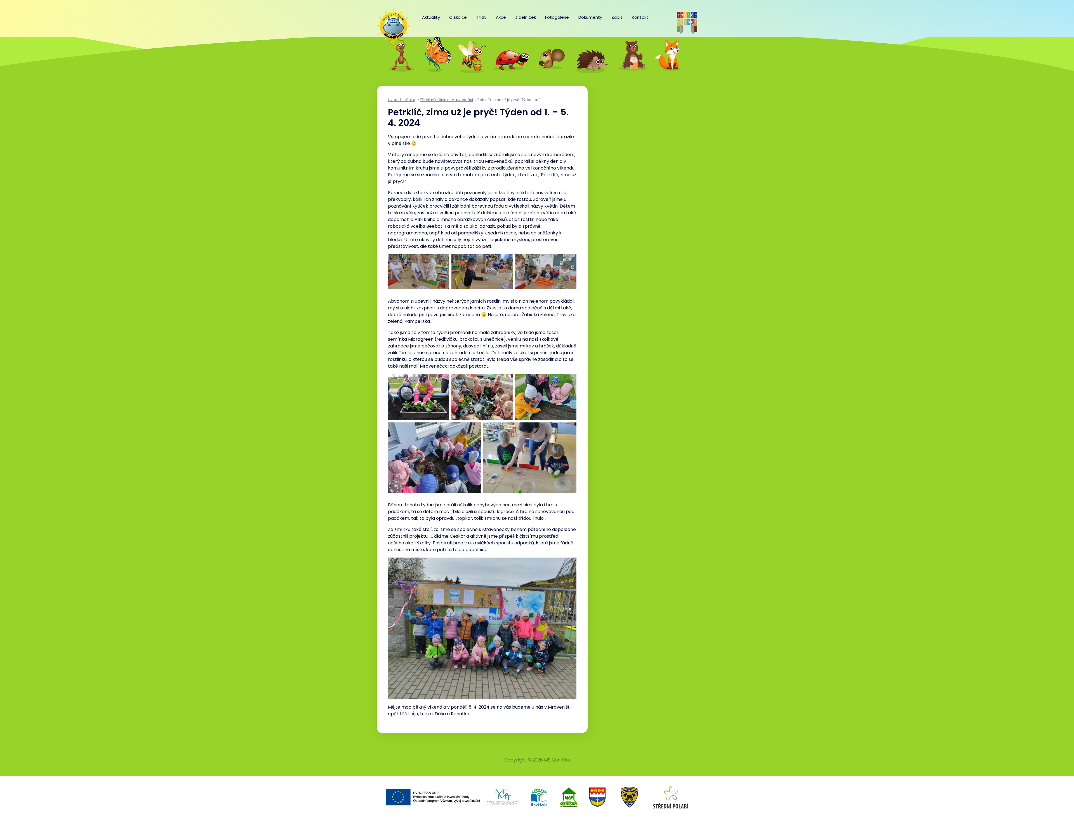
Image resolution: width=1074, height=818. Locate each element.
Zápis (617, 17)
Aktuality (431, 17)
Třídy (481, 17)
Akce (501, 17)
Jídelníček (525, 17)
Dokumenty (590, 17)
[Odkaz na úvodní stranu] (391, 23)
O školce (458, 17)
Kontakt (640, 17)
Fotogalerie (557, 17)
